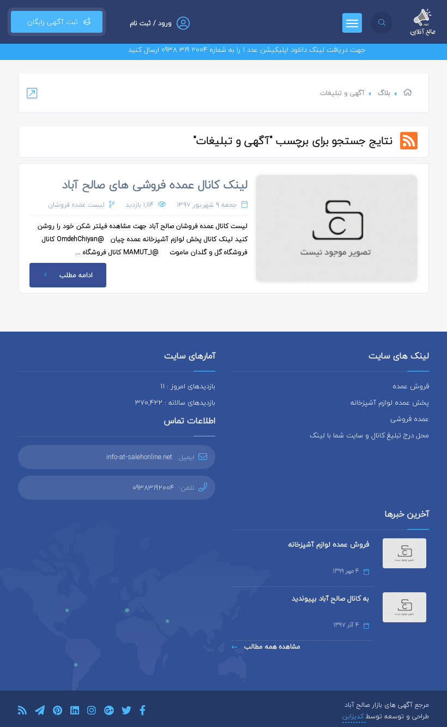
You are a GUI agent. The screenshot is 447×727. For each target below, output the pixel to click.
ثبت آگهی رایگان (50, 22)
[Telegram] (40, 712)
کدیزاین (354, 716)
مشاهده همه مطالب (271, 646)
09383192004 (153, 488)
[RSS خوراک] (22, 712)
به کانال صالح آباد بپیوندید (330, 598)
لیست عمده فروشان (76, 205)
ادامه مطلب (76, 275)
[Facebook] (143, 712)
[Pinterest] (57, 712)
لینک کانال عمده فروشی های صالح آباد (154, 184)
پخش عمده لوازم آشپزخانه (390, 402)
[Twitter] (126, 712)
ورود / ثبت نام (151, 23)
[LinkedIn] (74, 712)
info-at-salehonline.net (139, 457)
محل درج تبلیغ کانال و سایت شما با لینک (369, 435)
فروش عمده (410, 386)
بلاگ (384, 93)
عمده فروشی (409, 419)
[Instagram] (91, 712)
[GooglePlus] (108, 712)
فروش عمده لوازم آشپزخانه (328, 544)
